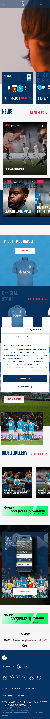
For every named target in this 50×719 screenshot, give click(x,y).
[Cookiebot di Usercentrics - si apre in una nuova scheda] (31, 330)
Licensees (39, 713)
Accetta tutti (25, 379)
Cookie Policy (7, 713)
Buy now (25, 250)
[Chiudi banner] (46, 330)
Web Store (7, 696)
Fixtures (20, 696)
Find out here (25, 591)
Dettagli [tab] (19, 337)
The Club (15, 688)
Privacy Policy (16, 708)
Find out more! (14, 399)
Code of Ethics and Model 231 (24, 713)
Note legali (6, 708)
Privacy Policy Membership (32, 708)
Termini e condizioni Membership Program (17, 710)
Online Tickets (30, 688)
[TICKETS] (12, 428)
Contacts (5, 715)
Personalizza (23, 387)
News (4, 688)
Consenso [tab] (7, 337)
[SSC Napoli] (23, 3)
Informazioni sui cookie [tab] (37, 337)
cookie (17, 349)
